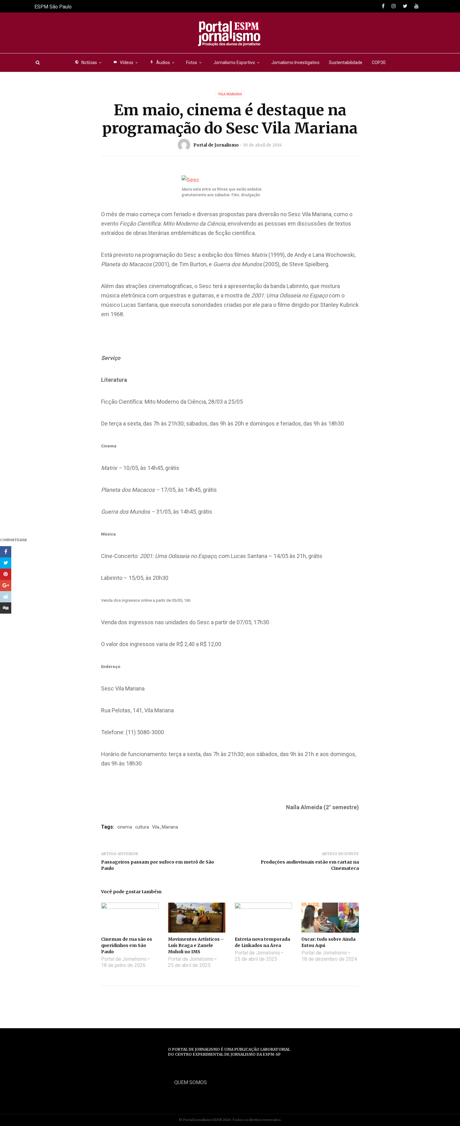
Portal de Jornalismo (216, 145)
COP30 (379, 62)
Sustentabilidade (345, 62)
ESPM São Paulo (53, 7)
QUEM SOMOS (190, 1082)
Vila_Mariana (165, 827)
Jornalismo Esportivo (234, 62)
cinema (124, 827)
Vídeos (123, 62)
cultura (142, 827)
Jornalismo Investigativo (295, 62)
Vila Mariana (230, 94)
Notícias (86, 62)
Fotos (191, 62)
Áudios (160, 62)
